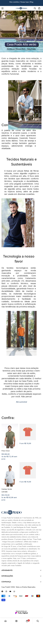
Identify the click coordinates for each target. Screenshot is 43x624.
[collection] (16, 621)
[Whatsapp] (14, 591)
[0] (39, 8)
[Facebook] (2, 591)
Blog (5, 2)
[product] (5, 621)
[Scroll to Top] (39, 613)
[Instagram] (6, 591)
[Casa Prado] (21, 8)
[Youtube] (10, 591)
